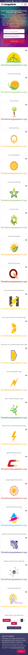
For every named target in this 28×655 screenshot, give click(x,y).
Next (14, 623)
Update (14, 41)
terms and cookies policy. (18, 647)
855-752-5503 (8, 1)
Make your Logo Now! (14, 628)
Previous (6, 620)
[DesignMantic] (8, 4)
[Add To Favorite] (26, 50)
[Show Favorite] (12, 1)
